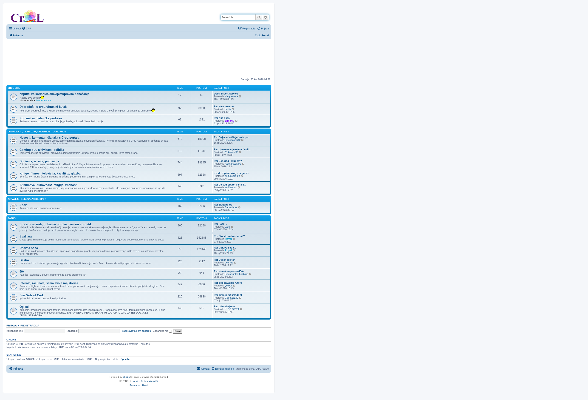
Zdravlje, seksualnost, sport (28, 199)
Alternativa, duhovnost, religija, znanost (48, 185)
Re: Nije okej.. (222, 118)
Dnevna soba (29, 248)
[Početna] (27, 15)
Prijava (11, 325)
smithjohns (231, 187)
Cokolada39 (231, 152)
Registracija (29, 325)
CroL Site (14, 88)
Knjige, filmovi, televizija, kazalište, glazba (50, 173)
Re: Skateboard (223, 204)
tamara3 (230, 120)
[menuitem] (26, 28)
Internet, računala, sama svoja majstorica (49, 283)
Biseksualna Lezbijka (236, 274)
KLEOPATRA (232, 309)
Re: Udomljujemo (224, 306)
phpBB (126, 377)
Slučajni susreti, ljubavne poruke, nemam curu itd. (56, 224)
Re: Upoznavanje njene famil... (232, 149)
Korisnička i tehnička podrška (41, 118)
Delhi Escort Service (226, 93)
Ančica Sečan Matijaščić (146, 381)
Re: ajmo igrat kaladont (228, 295)
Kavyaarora (231, 96)
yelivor (228, 285)
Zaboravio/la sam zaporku (136, 330)
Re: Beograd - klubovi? (228, 161)
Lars (227, 226)
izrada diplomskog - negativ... (231, 173)
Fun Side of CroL (32, 295)
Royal (228, 238)
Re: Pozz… (220, 224)
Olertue (229, 262)
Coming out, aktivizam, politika (42, 149)
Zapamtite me (161, 330)
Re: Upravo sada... (225, 247)
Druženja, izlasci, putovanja (39, 161)
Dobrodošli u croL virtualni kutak (43, 107)
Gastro (24, 260)
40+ (22, 271)
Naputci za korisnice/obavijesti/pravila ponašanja (54, 94)
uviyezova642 (232, 140)
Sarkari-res (231, 207)
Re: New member (224, 106)
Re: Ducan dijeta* (224, 259)
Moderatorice (43, 100)
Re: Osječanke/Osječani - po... (232, 137)
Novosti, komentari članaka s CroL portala (49, 137)
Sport (23, 205)
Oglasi (24, 307)
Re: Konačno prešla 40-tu (229, 271)
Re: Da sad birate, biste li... (230, 184)
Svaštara (26, 236)
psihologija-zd (232, 175)
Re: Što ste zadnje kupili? (229, 236)
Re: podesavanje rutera (228, 282)
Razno (12, 218)
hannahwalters (233, 163)
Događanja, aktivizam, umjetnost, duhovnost (38, 131)
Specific (125, 359)
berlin (228, 109)
